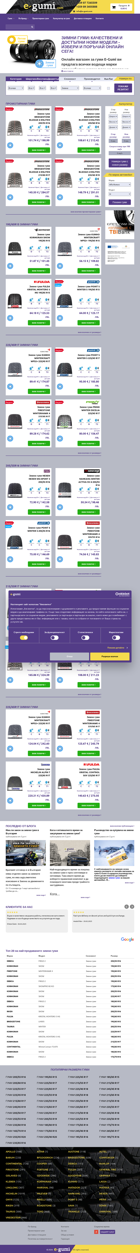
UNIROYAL (105, 1211)
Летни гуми (22, 40)
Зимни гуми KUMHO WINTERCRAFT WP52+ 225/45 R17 (39, 358)
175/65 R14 (116, 986)
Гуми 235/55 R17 (109, 1106)
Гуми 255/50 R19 (78, 1100)
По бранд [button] (22, 18)
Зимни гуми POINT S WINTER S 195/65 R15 (88, 288)
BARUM (10, 1157)
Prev (126, 907)
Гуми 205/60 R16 (16, 1082)
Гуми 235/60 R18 (16, 1124)
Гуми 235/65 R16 (16, 1142)
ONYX (9, 1199)
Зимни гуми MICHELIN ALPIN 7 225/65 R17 (40, 772)
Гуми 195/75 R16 (109, 1136)
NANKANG (74, 1193)
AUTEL (103, 1151)
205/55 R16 (116, 961)
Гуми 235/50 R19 (109, 1118)
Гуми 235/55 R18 (78, 1094)
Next (132, 907)
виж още (41, 895)
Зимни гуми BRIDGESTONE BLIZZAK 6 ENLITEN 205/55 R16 (39, 118)
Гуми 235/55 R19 (47, 1100)
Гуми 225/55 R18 (47, 1094)
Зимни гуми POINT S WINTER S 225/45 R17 (88, 356)
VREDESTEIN (13, 1217)
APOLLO (10, 1151)
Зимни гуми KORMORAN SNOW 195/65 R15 (40, 237)
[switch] (55, 637)
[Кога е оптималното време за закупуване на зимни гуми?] (70, 853)
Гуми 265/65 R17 (109, 1130)
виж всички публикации (122, 826)
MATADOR (74, 1187)
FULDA (10, 1016)
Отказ (69, 656)
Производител (92, 78)
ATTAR (40, 1151)
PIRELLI (41, 1199)
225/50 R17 (116, 1031)
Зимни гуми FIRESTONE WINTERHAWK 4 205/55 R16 (91, 532)
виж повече (68, 71)
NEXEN (103, 1193)
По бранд (32, 1226)
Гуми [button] (10, 18)
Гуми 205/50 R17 (16, 1112)
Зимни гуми (49, 64)
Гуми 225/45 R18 (16, 1094)
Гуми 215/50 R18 (78, 1112)
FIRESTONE (12, 971)
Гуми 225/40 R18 (78, 1088)
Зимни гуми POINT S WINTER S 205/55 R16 (38, 529)
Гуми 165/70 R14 (16, 1130)
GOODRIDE (43, 1175)
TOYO (40, 1211)
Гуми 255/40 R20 (47, 1136)
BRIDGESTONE (13, 1021)
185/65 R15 (116, 1001)
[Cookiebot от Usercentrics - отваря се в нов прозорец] (117, 594)
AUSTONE (73, 1151)
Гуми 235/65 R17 (78, 1106)
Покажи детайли (115, 648)
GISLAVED (11, 1175)
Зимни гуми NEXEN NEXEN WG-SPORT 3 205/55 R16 (39, 478)
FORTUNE (42, 1169)
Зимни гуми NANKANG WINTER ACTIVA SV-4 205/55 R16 (89, 480)
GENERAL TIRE (107, 1169)
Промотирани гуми (40, 18)
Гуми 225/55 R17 (16, 1088)
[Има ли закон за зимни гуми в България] (26, 853)
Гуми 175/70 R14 (109, 1124)
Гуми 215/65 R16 (109, 1094)
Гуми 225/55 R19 (78, 1118)
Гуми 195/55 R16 (78, 1136)
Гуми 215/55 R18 (109, 1100)
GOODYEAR (74, 1175)
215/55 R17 (116, 1041)
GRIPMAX (104, 1175)
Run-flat (108, 78)
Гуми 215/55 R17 (78, 1082)
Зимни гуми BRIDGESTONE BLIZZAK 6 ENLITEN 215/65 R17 (39, 170)
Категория (15, 78)
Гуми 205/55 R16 (16, 1076)
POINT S (72, 1199)
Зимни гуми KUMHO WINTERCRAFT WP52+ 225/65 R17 (39, 720)
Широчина (31, 78)
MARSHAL (43, 1187)
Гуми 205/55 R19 (47, 1118)
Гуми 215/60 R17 (16, 1100)
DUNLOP (104, 1163)
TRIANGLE (74, 1211)
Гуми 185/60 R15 (47, 1124)
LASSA (103, 1181)
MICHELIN (11, 1193)
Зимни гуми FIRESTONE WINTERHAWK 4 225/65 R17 (91, 722)
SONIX (103, 1205)
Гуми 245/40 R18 (78, 1130)
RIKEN (10, 1011)
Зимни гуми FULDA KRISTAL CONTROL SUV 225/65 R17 (89, 772)
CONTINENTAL (14, 1046)
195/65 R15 (116, 966)
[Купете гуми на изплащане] (119, 224)
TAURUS (10, 1026)
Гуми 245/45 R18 (109, 1088)
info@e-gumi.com (84, 11)
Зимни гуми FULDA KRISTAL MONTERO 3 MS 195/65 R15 (38, 289)
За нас (64, 1230)
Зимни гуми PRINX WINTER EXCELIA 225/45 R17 (90, 410)
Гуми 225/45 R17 (78, 1076)
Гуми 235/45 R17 (47, 1112)
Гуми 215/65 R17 (47, 1106)
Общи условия (67, 1234)
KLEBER (10, 1181)
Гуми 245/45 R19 (16, 1106)
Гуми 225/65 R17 (47, 1088)
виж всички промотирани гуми (85, 211)
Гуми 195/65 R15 (47, 1076)
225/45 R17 (116, 996)
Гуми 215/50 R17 (109, 1082)
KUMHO (72, 1181)
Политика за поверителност (40, 1238)
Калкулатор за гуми (61, 18)
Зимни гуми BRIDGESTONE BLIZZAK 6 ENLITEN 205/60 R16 (89, 118)
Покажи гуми (120, 202)
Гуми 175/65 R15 (47, 1130)
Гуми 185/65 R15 (109, 1076)
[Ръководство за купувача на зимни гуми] (114, 853)
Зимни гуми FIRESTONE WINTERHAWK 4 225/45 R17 (41, 412)
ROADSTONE (44, 1205)
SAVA (71, 1205)
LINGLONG (12, 1187)
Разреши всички (110, 656)
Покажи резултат (123, 88)
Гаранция (65, 1238)
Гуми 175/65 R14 (78, 1124)
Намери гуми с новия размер (120, 163)
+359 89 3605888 (86, 6)
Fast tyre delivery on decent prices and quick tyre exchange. (99, 918)
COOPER (42, 1163)
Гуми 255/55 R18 (16, 1118)
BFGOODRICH (45, 1157)
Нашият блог (107, 1232)
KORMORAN (12, 966)
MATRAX (104, 1187)
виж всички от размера (89, 332)
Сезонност (70, 78)
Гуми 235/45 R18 (109, 1112)
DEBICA (10, 961)
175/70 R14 (116, 1056)
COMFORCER (106, 1157)
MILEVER (42, 1193)
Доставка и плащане (83, 18)
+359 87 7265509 (86, 2)
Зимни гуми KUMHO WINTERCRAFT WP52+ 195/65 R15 (89, 237)
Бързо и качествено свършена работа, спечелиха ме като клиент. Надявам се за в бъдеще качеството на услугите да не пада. (36, 919)
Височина (42, 78)
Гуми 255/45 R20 (16, 1136)
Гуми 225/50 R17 (47, 1082)
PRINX (103, 1199)
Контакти (100, 18)
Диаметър (53, 78)
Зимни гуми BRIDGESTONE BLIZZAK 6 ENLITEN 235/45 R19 (89, 170)
